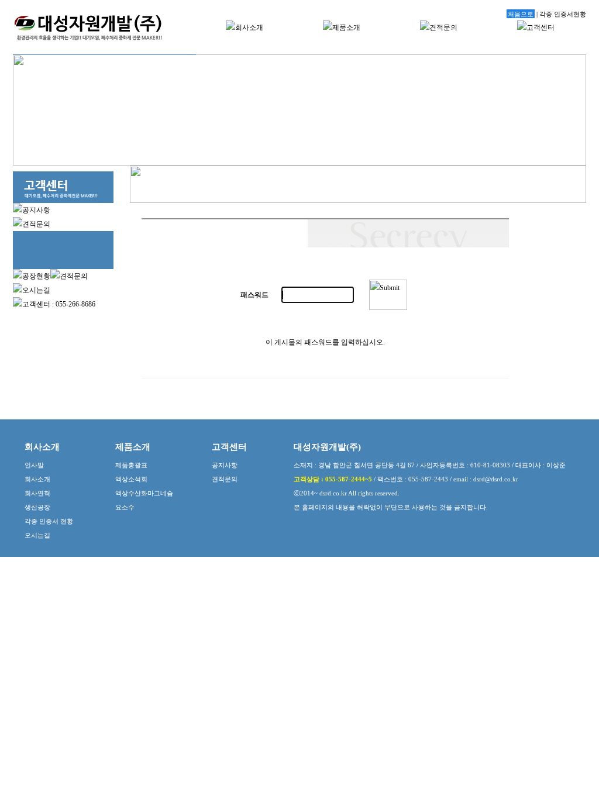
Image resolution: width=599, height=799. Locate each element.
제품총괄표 (131, 465)
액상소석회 (131, 479)
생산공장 (37, 507)
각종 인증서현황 (562, 14)
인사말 (34, 465)
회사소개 (37, 479)
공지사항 (224, 465)
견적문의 (224, 479)
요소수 (125, 507)
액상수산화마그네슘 (144, 493)
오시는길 (37, 535)
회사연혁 (37, 493)
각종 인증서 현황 (49, 521)
